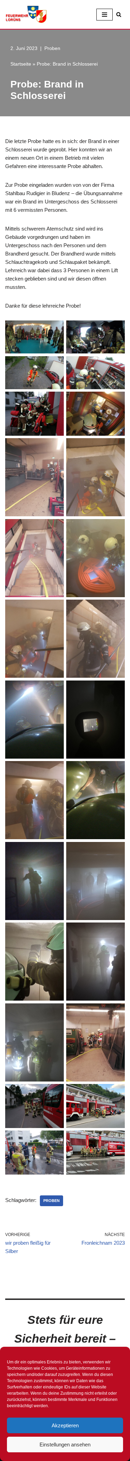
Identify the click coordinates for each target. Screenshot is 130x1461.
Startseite (20, 64)
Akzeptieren (65, 1425)
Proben (52, 48)
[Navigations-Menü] (104, 14)
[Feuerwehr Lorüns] (26, 14)
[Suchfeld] (118, 14)
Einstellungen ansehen (65, 1444)
